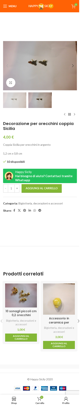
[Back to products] (69, 114)
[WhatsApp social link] (34, 210)
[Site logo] (40, 6)
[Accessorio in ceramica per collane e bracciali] (59, 299)
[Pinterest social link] (24, 210)
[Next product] (74, 114)
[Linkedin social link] (29, 210)
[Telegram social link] (39, 210)
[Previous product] (64, 114)
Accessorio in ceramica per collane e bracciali (59, 322)
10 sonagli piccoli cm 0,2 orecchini (21, 313)
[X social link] (19, 210)
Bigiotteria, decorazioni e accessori (40, 203)
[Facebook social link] (14, 210)
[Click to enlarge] (10, 82)
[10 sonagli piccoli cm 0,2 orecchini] (21, 295)
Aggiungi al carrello (42, 188)
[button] (7, 66)
